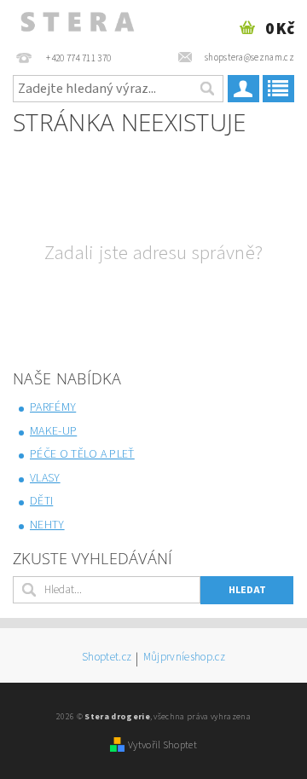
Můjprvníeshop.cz (184, 658)
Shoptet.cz (106, 658)
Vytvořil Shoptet (162, 745)
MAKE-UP (53, 431)
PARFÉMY (53, 407)
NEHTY (47, 525)
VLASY (45, 478)
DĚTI (41, 501)
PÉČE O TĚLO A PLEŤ (82, 454)
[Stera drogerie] (77, 22)
